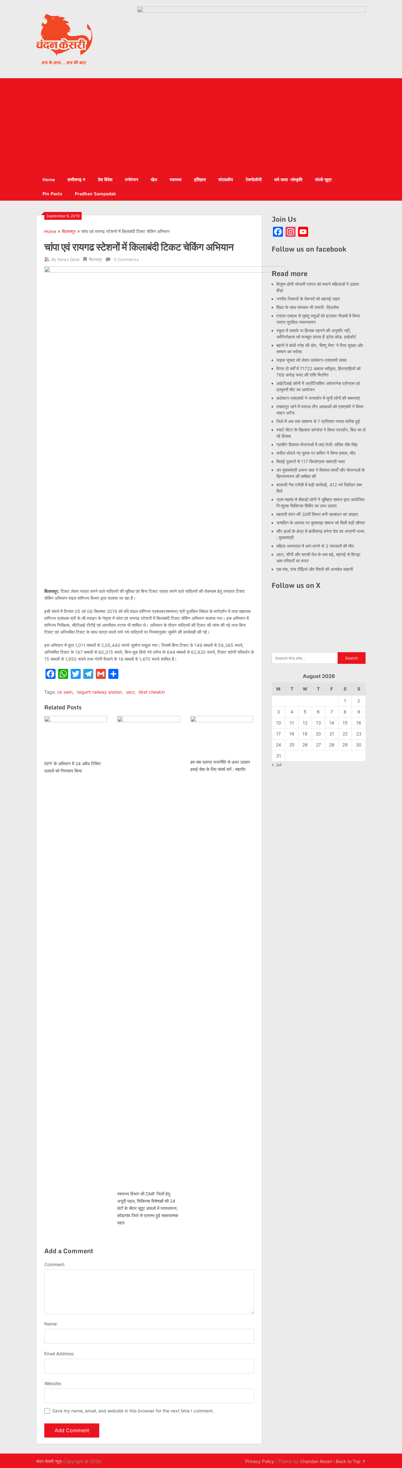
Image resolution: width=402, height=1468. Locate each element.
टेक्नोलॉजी (254, 179)
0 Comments (126, 259)
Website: (53, 1383)
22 (345, 733)
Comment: (54, 1264)
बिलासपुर (69, 231)
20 (318, 733)
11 (292, 722)
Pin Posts (52, 193)
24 (278, 744)
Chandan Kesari (316, 1461)
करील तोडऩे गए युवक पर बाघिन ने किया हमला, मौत (316, 453)
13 (318, 722)
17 (278, 733)
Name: (51, 1323)
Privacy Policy (259, 1461)
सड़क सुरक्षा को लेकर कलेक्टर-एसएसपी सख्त (311, 360)
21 (331, 733)
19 (304, 733)
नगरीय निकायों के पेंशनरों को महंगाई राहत (308, 298)
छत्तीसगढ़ (75, 179)
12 (305, 722)
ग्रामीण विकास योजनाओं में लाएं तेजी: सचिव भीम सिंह (316, 444)
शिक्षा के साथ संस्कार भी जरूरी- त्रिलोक (307, 307)
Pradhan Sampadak (95, 193)
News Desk (68, 259)
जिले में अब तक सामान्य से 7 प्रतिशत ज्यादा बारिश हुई (318, 421)
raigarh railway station (99, 692)
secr (130, 692)
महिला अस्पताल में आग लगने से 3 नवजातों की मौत (315, 546)
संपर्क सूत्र (323, 179)
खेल (154, 179)
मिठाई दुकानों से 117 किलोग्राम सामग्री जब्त (310, 461)
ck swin (65, 692)
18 (291, 733)
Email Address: (59, 1353)
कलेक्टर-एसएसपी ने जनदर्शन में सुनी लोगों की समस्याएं (318, 398)
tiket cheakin (152, 692)
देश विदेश (105, 179)
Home (48, 179)
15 (345, 722)
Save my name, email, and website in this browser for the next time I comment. (133, 1410)
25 (292, 744)
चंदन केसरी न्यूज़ (49, 1461)
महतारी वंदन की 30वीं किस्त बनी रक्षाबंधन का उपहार (317, 514)
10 (278, 722)
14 (331, 722)
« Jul (276, 764)
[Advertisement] (201, 125)
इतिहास (200, 179)
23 (358, 733)
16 (358, 722)
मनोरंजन (131, 179)
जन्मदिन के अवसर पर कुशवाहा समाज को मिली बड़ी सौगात (320, 522)
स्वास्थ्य (176, 179)
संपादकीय (225, 179)
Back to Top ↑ (351, 1461)
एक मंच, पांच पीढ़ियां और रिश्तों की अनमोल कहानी (314, 569)
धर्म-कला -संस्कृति (288, 179)
